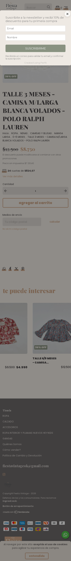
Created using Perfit (35, 62)
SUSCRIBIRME (35, 48)
